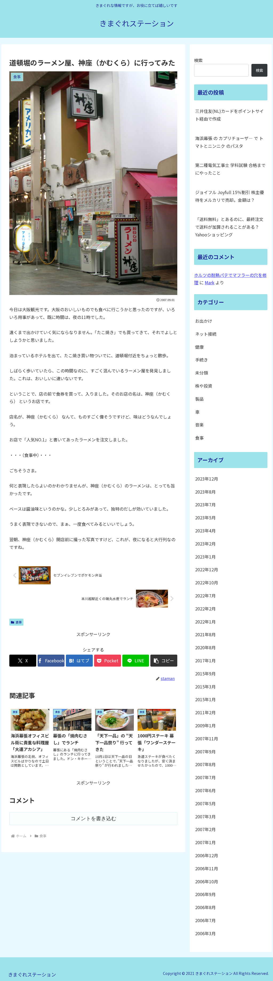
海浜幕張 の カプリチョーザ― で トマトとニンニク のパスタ (229, 142)
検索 (198, 60)
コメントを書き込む (93, 818)
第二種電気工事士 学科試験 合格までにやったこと (230, 169)
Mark (209, 282)
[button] (163, 661)
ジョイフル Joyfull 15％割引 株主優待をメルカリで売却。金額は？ (229, 196)
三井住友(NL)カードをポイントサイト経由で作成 (229, 115)
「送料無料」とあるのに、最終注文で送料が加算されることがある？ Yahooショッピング (229, 227)
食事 (18, 622)
